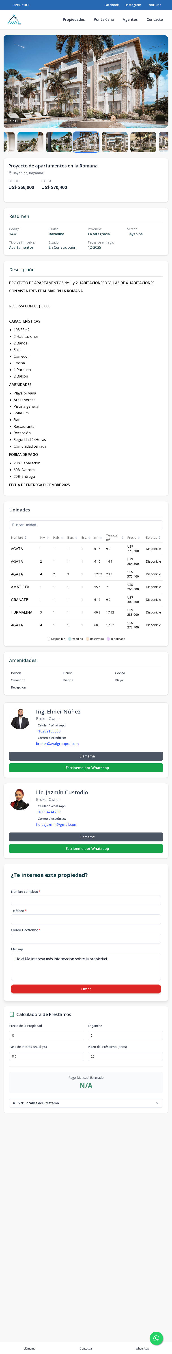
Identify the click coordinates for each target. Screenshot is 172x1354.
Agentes (130, 19)
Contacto (155, 19)
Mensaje (17, 949)
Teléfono (18, 911)
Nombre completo (25, 891)
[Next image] (160, 81)
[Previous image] (11, 81)
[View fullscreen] (160, 119)
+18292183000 (48, 731)
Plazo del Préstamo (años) (107, 1046)
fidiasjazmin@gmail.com (56, 824)
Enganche (95, 1025)
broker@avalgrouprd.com (57, 743)
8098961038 (21, 5)
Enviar (86, 989)
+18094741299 (48, 811)
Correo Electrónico (26, 930)
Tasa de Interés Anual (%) (28, 1046)
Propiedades (74, 19)
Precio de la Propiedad (25, 1025)
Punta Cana (104, 19)
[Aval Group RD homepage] (14, 19)
